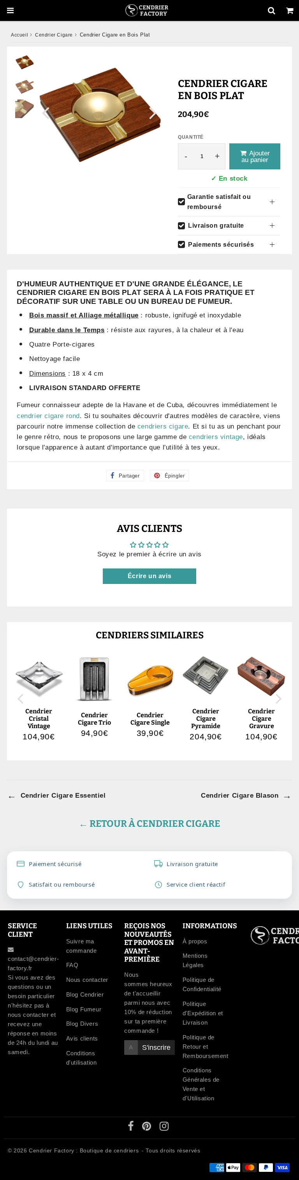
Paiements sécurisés (221, 244)
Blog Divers (82, 1023)
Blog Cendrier (85, 994)
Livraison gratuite (216, 225)
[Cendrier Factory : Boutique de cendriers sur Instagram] (164, 1127)
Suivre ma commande (81, 946)
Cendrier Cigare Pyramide (205, 719)
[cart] (290, 10)
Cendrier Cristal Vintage (38, 719)
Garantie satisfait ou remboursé (219, 201)
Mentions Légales (195, 960)
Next (153, 112)
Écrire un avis (149, 576)
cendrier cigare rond (48, 416)
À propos (195, 941)
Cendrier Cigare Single (150, 718)
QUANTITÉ (191, 137)
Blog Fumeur (84, 1009)
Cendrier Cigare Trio (94, 718)
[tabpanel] (24, 62)
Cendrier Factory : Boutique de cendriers (84, 1150)
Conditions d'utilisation (81, 1058)
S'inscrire (156, 1047)
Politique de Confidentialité (202, 984)
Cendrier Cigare (54, 35)
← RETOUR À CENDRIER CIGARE (149, 823)
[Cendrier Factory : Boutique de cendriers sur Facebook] (132, 1127)
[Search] (271, 10)
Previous (45, 112)
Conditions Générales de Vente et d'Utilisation (201, 1084)
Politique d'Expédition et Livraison (203, 1013)
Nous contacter (87, 979)
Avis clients (82, 1038)
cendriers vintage (216, 437)
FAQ (72, 965)
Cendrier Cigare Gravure (261, 719)
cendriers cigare (162, 426)
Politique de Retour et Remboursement (206, 1046)
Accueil (19, 35)
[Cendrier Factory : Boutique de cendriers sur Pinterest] (147, 1127)
